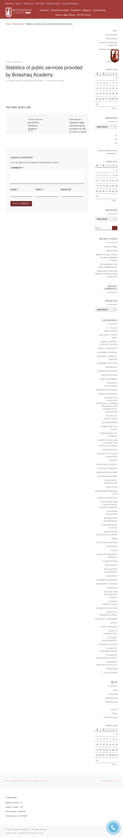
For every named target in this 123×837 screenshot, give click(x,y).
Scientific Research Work (108, 613)
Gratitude (111, 487)
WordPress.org (111, 702)
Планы (114, 713)
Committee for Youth (109, 427)
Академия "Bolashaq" (21, 829)
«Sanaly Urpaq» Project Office (108, 343)
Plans (114, 550)
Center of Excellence (110, 417)
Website (66, 190)
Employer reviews (107, 472)
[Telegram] (115, 56)
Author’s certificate (110, 384)
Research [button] (87, 10)
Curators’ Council (106, 464)
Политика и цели (110, 717)
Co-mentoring (109, 422)
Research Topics (110, 246)
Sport (114, 622)
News (115, 30)
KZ (78, 14)
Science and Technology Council (110, 594)
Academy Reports (107, 371)
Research (111, 576)
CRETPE (113, 460)
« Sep (113, 108)
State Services (18, 24)
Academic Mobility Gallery (107, 357)
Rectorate (111, 565)
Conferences (109, 449)
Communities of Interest (108, 434)
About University (107, 348)
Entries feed (112, 694)
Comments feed (111, 698)
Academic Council (107, 352)
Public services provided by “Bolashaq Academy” (35, 124)
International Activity (109, 526)
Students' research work (108, 649)
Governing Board (107, 476)
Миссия (114, 709)
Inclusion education (111, 512)
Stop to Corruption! (110, 632)
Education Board (107, 468)
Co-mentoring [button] (99, 10)
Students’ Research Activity (107, 656)
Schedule (112, 587)
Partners (112, 546)
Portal (87, 14)
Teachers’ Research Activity (107, 663)
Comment (17, 168)
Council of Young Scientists (107, 455)
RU (82, 14)
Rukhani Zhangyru (107, 580)
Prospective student (60, 10)
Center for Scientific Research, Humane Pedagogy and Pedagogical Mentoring (106, 404)
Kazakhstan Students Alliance (106, 533)
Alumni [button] (72, 14)
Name (14, 190)
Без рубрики (110, 672)
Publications (110, 561)
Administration (111, 38)
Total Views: (11, 811)
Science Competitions (109, 602)
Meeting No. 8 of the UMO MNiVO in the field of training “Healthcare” (106, 274)
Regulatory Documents (110, 570)
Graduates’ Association (110, 481)
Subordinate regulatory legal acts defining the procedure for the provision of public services (78, 127)
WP (15, 833)
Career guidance (107, 393)
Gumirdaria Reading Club (106, 492)
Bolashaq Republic (106, 389)
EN (116, 143)
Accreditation (109, 375)
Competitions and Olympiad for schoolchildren (107, 443)
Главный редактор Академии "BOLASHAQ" (26, 81)
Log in (115, 690)
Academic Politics (107, 363)
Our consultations (106, 542)
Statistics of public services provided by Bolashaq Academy (106, 257)
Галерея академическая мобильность (107, 152)
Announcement (111, 34)
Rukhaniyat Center (106, 583)
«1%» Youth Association (110, 329)
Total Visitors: (12, 816)
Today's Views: (13, 807)
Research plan (111, 250)
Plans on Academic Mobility (106, 555)
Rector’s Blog (62, 14)
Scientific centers (106, 608)
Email (40, 190)
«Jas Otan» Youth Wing (107, 336)
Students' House (107, 644)
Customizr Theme (37, 833)
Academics (111, 367)
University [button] (44, 10)
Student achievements (109, 639)
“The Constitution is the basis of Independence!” (108, 265)
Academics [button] (76, 10)
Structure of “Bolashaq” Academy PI (108, 44)
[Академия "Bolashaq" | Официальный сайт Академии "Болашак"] (18, 11)
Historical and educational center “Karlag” (108, 504)
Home (8, 24)
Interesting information (110, 519)
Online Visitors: (13, 803)
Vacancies (111, 668)
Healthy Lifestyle (107, 497)
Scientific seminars (106, 619)
